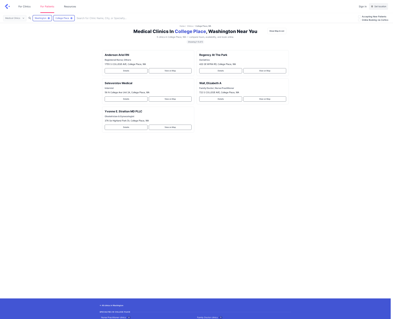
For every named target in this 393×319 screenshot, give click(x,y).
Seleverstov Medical (118, 83)
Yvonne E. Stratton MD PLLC (123, 111)
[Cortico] (7, 6)
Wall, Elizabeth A (210, 83)
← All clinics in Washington (111, 305)
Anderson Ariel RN (117, 54)
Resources (70, 6)
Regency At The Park (213, 54)
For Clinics (24, 6)
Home (182, 26)
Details (126, 71)
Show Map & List (276, 31)
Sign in (363, 6)
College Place (190, 31)
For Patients (47, 6)
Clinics (190, 26)
